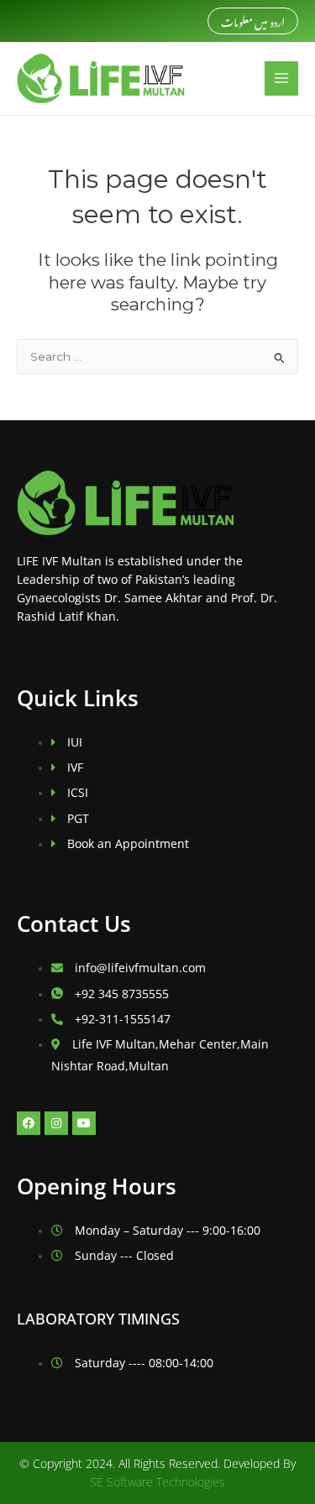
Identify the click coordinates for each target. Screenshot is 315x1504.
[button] (252, 21)
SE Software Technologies (157, 1482)
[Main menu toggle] (282, 78)
